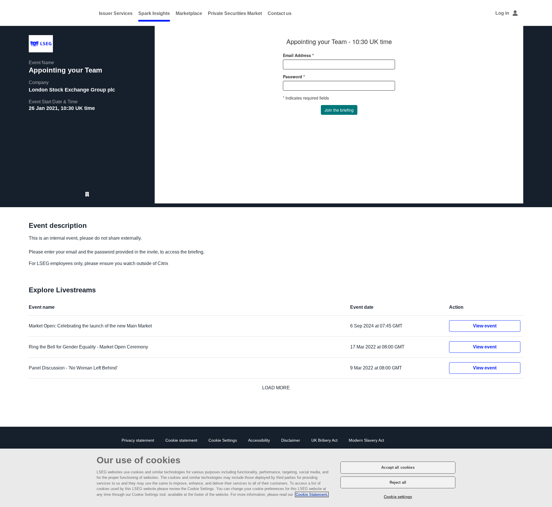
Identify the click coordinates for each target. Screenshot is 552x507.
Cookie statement (181, 440)
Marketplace (189, 13)
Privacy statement (138, 440)
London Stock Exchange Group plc (72, 90)
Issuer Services (116, 13)
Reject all (398, 482)
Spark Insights (154, 13)
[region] (276, 478)
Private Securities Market (235, 13)
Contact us (280, 13)
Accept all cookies (397, 467)
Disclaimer (290, 440)
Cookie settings (398, 497)
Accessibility (259, 440)
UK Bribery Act (324, 440)
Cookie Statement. (312, 494)
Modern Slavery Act (366, 440)
